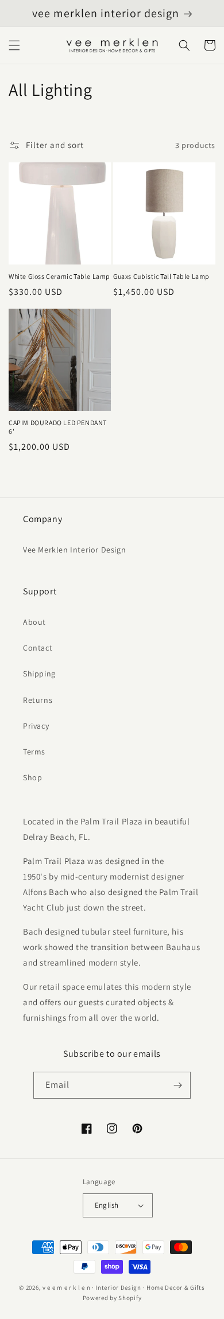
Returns (37, 700)
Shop (32, 777)
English (107, 1205)
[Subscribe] (177, 1085)
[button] (14, 45)
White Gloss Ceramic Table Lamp (59, 276)
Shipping (39, 673)
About (34, 622)
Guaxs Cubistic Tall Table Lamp (161, 276)
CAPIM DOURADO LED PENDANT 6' (58, 427)
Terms (34, 751)
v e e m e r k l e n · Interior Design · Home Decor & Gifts (124, 1287)
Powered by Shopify (112, 1298)
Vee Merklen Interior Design (74, 549)
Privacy (36, 726)
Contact (37, 648)
